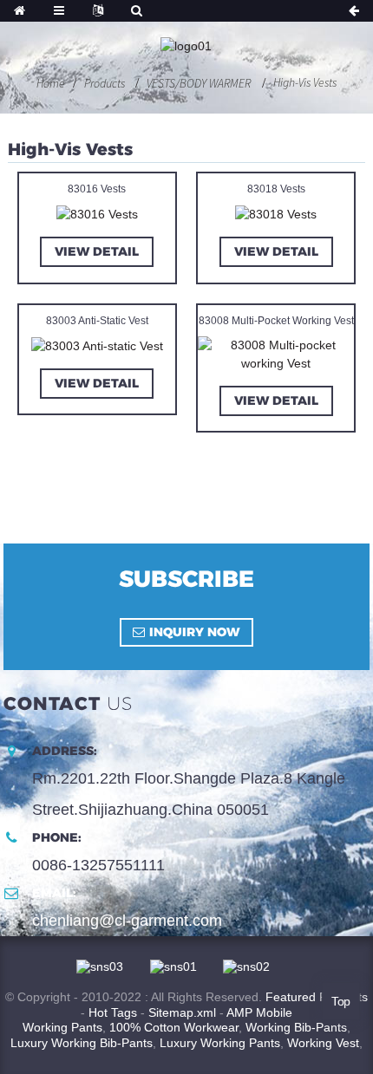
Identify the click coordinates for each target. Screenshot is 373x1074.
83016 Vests (97, 189)
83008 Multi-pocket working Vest (276, 321)
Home (50, 83)
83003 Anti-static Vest (97, 321)
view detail (97, 251)
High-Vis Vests (305, 82)
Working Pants (62, 1027)
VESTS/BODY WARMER (199, 83)
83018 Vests (276, 189)
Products (104, 83)
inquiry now (194, 632)
